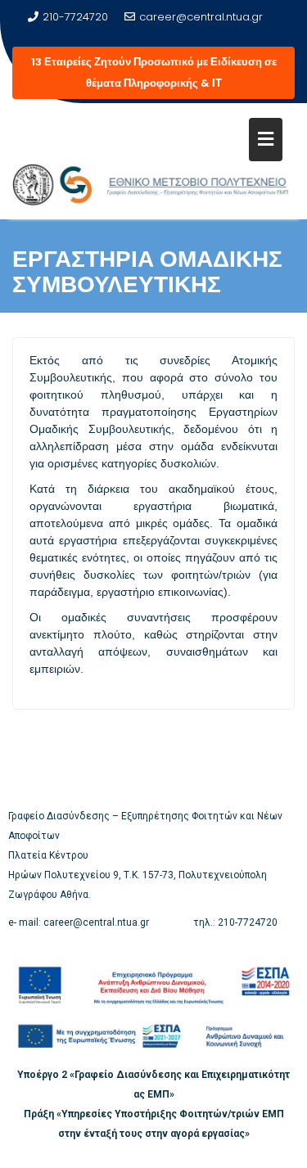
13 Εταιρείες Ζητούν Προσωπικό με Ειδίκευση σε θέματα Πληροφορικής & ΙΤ (154, 72)
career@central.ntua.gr (201, 17)
